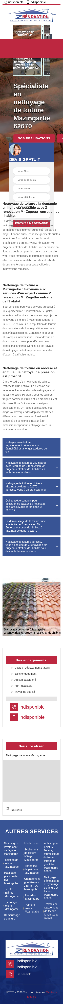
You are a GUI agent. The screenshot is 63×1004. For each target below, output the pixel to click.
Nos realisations (34, 138)
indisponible (16, 2)
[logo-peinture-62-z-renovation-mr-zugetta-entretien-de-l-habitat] (31, 14)
